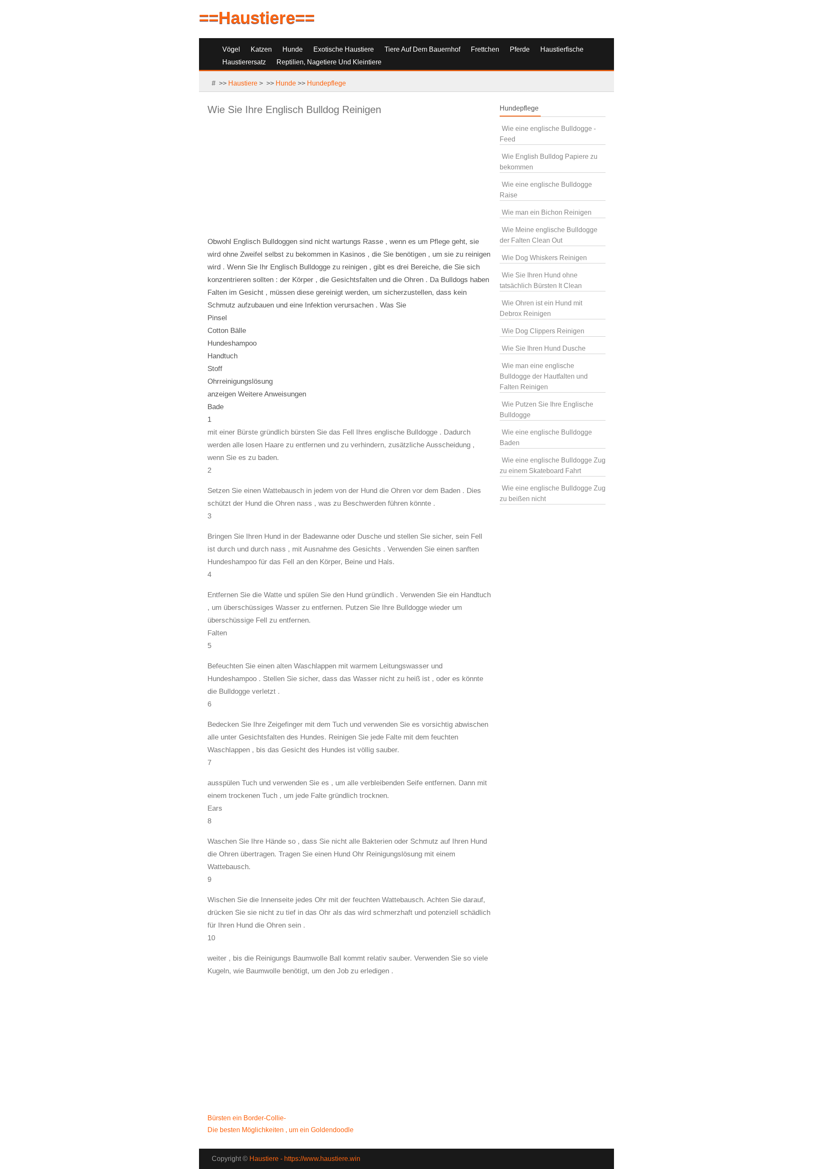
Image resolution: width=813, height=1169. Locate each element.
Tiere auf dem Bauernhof (422, 49)
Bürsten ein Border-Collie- (247, 1118)
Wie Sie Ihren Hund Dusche (544, 348)
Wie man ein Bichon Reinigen (547, 212)
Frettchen (485, 49)
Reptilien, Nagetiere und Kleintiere (329, 62)
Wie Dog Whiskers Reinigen (544, 257)
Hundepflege (326, 83)
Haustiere (242, 83)
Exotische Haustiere (343, 49)
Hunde (292, 49)
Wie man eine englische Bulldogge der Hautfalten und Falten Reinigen (544, 376)
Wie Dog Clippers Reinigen (543, 331)
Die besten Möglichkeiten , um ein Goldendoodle (281, 1129)
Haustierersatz (244, 62)
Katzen (261, 49)
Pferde (520, 49)
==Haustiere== (257, 17)
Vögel (231, 49)
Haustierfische (561, 49)
